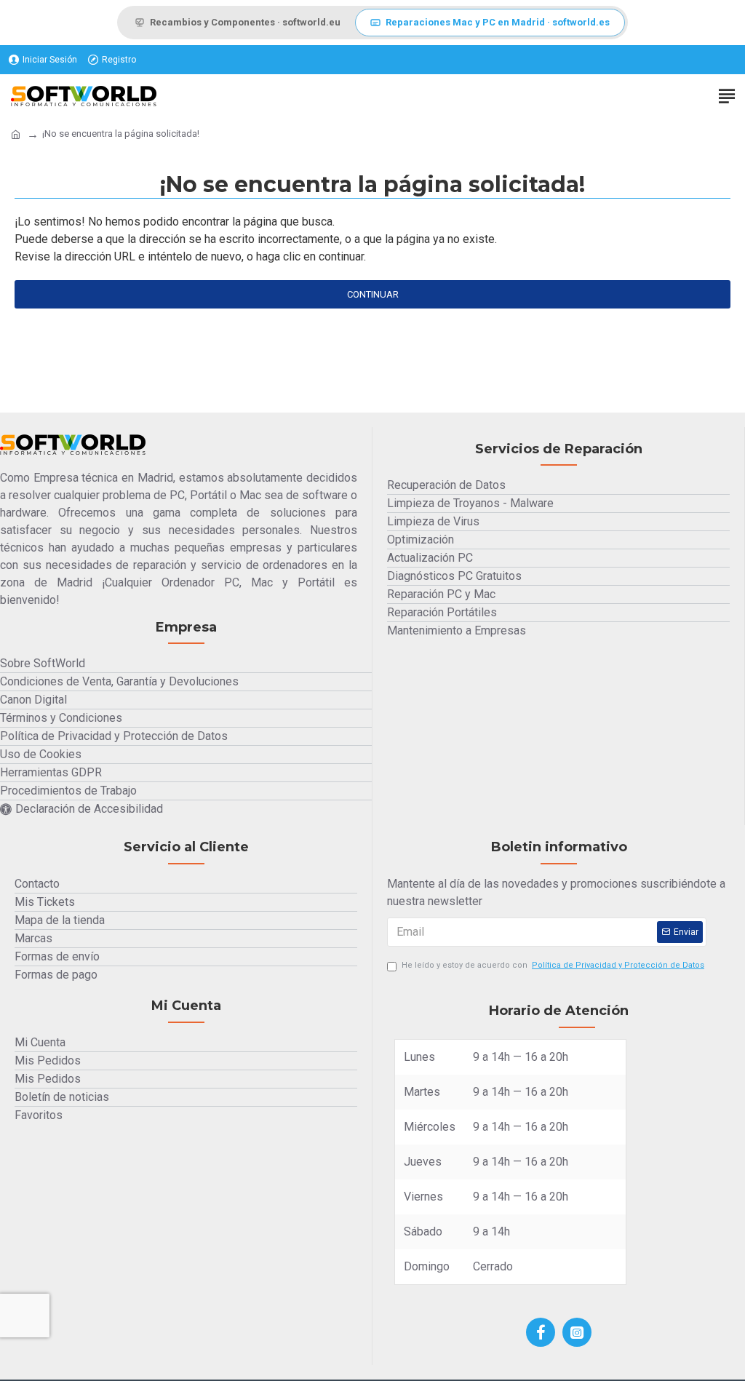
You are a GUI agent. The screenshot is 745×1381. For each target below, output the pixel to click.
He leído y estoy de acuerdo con (553, 965)
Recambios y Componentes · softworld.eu (245, 22)
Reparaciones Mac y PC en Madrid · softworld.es (498, 22)
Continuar (373, 294)
